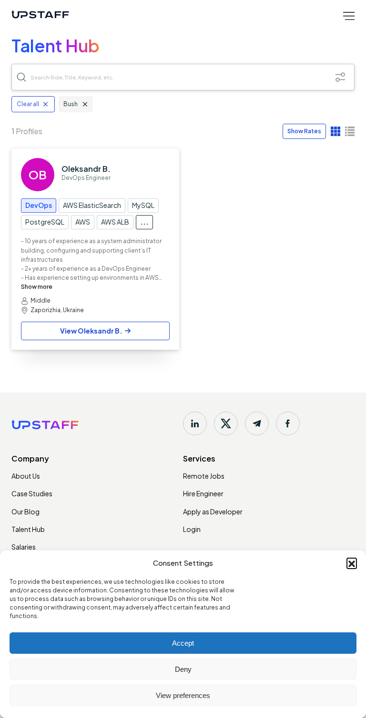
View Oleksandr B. (91, 330)
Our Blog (25, 511)
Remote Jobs (203, 476)
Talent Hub (28, 529)
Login (192, 529)
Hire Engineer (203, 493)
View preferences (183, 695)
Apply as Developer (213, 511)
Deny (183, 669)
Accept (183, 643)
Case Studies (31, 493)
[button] (351, 563)
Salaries (23, 546)
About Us (25, 476)
